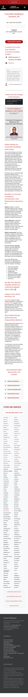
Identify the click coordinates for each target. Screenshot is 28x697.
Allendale (6, 417)
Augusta (16, 419)
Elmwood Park (7, 451)
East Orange (17, 445)
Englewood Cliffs (7, 453)
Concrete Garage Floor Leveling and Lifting (14, 654)
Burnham (7, 300)
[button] (14, 381)
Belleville (16, 421)
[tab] (14, 413)
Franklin (16, 459)
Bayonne (5, 421)
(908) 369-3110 (16, 625)
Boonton (16, 427)
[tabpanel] (14, 502)
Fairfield (16, 455)
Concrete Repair (8, 640)
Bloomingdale (17, 425)
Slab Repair (7, 656)
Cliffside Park (7, 437)
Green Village (7, 465)
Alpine (15, 417)
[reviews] (14, 99)
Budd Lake (16, 429)
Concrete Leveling (9, 650)
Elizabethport (17, 449)
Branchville (6, 429)
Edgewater (16, 447)
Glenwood (6, 463)
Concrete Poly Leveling (10, 652)
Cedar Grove (17, 433)
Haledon (16, 467)
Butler (5, 431)
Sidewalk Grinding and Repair (12, 646)
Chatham (6, 435)
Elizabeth (6, 449)
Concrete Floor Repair (10, 647)
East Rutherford (7, 447)
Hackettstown (7, 467)
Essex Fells (16, 453)
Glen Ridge (16, 461)
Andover (5, 419)
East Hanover (7, 445)
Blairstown (6, 425)
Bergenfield (16, 423)
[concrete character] (3, 6)
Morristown (6, 510)
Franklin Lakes (7, 461)
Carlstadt (6, 433)
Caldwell (16, 431)
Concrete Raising (8, 649)
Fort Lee (5, 459)
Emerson (16, 451)
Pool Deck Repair (8, 644)
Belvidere (6, 423)
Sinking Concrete (8, 658)
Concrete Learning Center (11, 627)
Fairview (5, 457)
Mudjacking (7, 643)
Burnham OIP (8, 303)
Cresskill (5, 441)
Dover (15, 443)
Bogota (5, 427)
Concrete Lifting (8, 641)
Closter (5, 439)
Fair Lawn (6, 455)
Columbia (16, 439)
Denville (5, 443)
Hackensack (17, 465)
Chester (16, 435)
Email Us (11, 63)
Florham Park (17, 457)
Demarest (16, 441)
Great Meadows (18, 463)
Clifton (15, 437)
